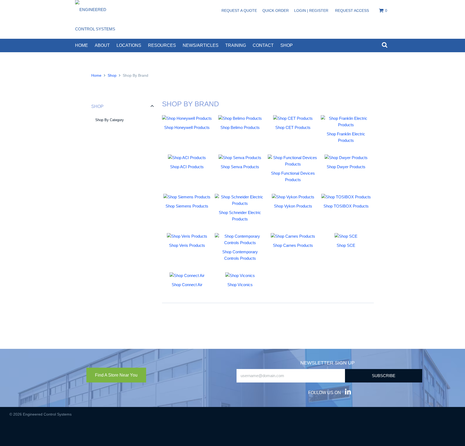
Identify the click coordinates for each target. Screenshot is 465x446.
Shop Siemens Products (186, 206)
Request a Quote (239, 10)
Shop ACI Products (187, 166)
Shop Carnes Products (293, 245)
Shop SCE (346, 245)
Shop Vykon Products (293, 206)
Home (81, 45)
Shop (286, 45)
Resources (162, 45)
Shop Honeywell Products (187, 127)
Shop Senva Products (240, 166)
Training (235, 45)
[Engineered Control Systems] (99, 19)
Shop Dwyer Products (346, 166)
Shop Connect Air (187, 284)
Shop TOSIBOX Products (346, 206)
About (102, 45)
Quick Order (275, 10)
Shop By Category (109, 120)
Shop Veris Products (187, 245)
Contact (263, 45)
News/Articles (201, 45)
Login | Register (311, 10)
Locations (129, 45)
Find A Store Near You (116, 375)
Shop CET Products (293, 127)
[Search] (384, 45)
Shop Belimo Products (240, 127)
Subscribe (383, 375)
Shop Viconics (240, 284)
